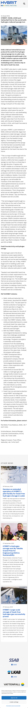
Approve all (14, 698)
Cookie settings (14, 702)
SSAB (15, 665)
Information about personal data (13, 705)
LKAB (15, 677)
